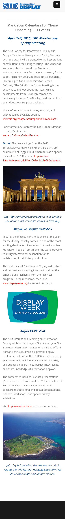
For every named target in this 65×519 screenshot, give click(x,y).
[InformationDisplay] (23, 6)
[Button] (56, 4)
